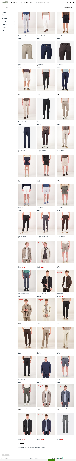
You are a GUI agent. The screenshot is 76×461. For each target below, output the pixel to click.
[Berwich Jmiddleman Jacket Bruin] (65, 281)
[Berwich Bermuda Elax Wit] (27, 195)
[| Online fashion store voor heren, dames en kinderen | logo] (5, 2)
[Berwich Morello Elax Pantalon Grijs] (27, 23)
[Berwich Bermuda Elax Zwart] (65, 23)
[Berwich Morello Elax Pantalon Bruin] (46, 137)
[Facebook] (3, 455)
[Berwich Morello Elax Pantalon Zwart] (46, 80)
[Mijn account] (67, 2)
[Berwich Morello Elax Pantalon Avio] (65, 137)
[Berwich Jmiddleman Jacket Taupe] (27, 252)
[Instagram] (5, 455)
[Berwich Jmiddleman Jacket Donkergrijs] (65, 395)
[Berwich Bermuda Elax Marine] (46, 52)
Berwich (3, 15)
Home (2, 7)
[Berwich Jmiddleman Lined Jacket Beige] (46, 309)
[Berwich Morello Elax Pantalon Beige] (27, 109)
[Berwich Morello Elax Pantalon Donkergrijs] (46, 223)
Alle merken (3, 14)
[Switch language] (70, 2)
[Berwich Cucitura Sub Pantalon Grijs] (65, 424)
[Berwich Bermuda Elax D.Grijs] (65, 367)
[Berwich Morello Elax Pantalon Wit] (46, 23)
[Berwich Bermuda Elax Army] (65, 195)
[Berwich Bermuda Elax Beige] (65, 166)
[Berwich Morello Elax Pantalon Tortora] (65, 109)
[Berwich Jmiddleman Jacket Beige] (46, 252)
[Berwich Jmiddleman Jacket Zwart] (46, 281)
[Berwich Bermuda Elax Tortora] (27, 52)
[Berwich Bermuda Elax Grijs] (46, 195)
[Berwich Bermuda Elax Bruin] (65, 52)
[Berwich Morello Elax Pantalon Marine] (65, 80)
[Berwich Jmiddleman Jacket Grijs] (46, 395)
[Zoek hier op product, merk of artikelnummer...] (36, 2)
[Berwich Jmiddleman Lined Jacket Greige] (27, 309)
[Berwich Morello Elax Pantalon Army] (27, 395)
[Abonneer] (17, 458)
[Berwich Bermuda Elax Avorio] (27, 80)
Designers (6, 7)
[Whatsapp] (8, 455)
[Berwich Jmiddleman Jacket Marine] (46, 367)
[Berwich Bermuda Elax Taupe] (65, 252)
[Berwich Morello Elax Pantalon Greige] (46, 338)
